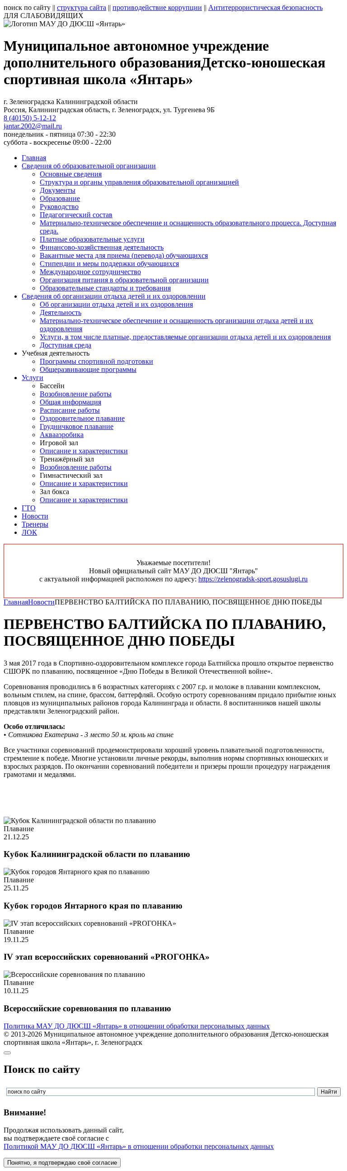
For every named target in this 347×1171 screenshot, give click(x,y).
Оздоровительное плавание (82, 418)
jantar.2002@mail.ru (33, 126)
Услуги (32, 377)
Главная (34, 158)
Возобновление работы (76, 394)
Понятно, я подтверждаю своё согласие (62, 1162)
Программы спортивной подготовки (96, 361)
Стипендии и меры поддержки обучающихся (109, 263)
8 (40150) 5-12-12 (30, 118)
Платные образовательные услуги (92, 239)
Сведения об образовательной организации (89, 166)
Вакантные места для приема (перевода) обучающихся (124, 255)
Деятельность (60, 312)
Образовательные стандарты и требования (105, 288)
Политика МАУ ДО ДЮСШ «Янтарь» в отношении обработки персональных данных (137, 1026)
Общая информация (70, 402)
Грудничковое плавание (76, 426)
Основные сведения (71, 174)
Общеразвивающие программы (88, 369)
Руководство (59, 206)
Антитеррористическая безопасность (265, 7)
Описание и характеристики (84, 451)
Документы (57, 190)
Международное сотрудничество (90, 272)
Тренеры (35, 524)
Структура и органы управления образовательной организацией (139, 182)
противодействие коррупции (157, 7)
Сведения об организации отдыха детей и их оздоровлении (114, 296)
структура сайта (81, 7)
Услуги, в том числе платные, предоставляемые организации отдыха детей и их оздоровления (185, 337)
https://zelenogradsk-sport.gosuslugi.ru (253, 579)
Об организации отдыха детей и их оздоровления (116, 304)
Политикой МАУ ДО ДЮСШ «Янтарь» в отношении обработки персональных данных (139, 1146)
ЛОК (29, 532)
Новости (35, 516)
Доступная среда (65, 345)
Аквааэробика (62, 434)
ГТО (29, 508)
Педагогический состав (76, 215)
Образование (60, 198)
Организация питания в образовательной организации (124, 280)
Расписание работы (70, 410)
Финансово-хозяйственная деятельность (102, 247)
